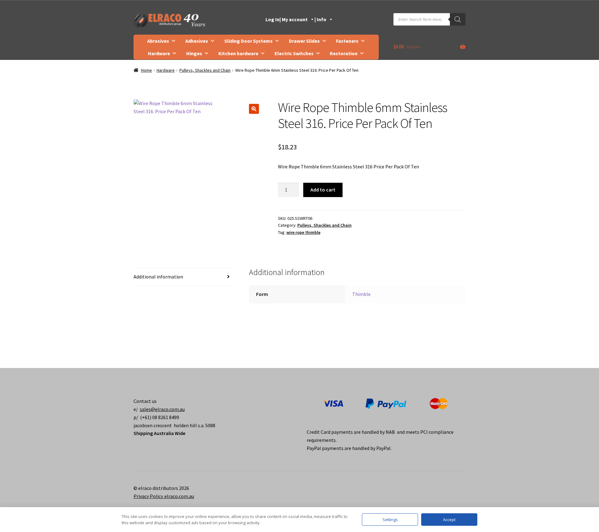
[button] (254, 109)
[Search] (457, 19)
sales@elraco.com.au (162, 409)
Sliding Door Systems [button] (248, 41)
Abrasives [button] (158, 41)
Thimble (361, 294)
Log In (272, 19)
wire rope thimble (303, 232)
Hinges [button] (194, 53)
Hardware (166, 70)
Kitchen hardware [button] (238, 53)
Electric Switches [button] (294, 53)
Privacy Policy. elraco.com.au (164, 496)
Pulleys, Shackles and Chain (205, 70)
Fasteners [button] (347, 41)
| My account (294, 19)
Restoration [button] (344, 53)
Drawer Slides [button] (304, 41)
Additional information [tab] (158, 276)
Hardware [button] (159, 53)
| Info (320, 19)
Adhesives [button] (196, 41)
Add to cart (322, 189)
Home (146, 70)
